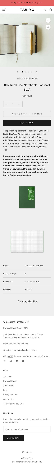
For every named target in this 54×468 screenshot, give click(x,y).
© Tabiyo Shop (27, 458)
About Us (7, 376)
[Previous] (17, 71)
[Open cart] (50, 9)
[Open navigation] (3, 10)
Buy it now (27, 123)
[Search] (45, 9)
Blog (5, 390)
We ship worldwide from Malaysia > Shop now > (27, 3)
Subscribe (13, 438)
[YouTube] (23, 360)
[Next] (36, 71)
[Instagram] (11, 360)
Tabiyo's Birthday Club (13, 404)
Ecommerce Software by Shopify (27, 462)
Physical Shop (9, 381)
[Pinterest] (17, 360)
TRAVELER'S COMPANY (27, 78)
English (25, 452)
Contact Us (8, 399)
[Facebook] (4, 360)
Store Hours (8, 385)
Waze (5, 343)
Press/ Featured (10, 394)
